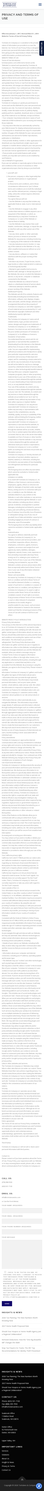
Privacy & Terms (8, 1466)
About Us (5, 1458)
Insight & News (8, 1462)
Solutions (5, 1455)
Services (5, 1451)
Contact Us (6, 1470)
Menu (40, 4)
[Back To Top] (22, 1479)
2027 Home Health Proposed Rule (15, 1326)
